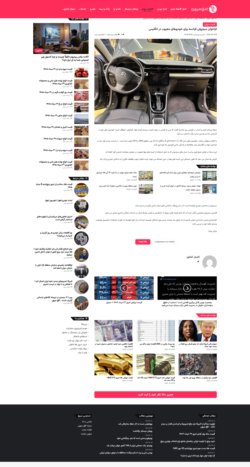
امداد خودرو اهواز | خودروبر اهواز (58, 200)
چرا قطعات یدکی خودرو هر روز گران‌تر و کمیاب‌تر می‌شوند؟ (56, 234)
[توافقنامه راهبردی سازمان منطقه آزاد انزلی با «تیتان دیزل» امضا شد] (81, 271)
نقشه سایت (87, 429)
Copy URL (143, 241)
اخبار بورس (162, 9)
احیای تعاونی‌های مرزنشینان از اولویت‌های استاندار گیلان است (54, 218)
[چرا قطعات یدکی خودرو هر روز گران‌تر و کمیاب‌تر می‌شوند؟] (81, 238)
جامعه (83, 9)
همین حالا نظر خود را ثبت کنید (155, 395)
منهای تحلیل (69, 9)
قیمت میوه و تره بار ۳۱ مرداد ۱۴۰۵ (57, 150)
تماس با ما (87, 421)
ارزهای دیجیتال (131, 9)
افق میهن (210, 18)
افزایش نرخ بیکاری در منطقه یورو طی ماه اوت (200, 377)
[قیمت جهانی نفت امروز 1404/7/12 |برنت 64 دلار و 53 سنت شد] (155, 364)
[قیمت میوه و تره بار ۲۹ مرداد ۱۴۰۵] (81, 73)
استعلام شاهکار (80, 336)
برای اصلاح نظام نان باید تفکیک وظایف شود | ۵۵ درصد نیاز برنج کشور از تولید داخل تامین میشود (53, 251)
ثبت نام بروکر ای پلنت (77, 340)
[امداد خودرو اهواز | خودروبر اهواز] (81, 206)
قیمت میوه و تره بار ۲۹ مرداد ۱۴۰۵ (57, 69)
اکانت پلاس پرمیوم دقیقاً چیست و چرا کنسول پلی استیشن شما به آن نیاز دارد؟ (65, 58)
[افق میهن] (204, 9)
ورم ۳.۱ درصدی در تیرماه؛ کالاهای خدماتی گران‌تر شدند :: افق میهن (54, 299)
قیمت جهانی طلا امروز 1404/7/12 (120, 377)
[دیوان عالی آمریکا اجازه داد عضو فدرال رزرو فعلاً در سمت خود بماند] (198, 331)
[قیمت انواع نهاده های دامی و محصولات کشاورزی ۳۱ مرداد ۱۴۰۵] (81, 165)
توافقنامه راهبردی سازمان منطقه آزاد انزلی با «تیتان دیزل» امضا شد (53, 267)
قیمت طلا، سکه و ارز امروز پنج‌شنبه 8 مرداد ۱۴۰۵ (54, 186)
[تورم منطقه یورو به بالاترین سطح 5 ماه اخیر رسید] (146, 189)
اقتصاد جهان (147, 9)
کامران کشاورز (193, 257)
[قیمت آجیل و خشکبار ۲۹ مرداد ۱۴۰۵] (81, 131)
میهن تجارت (86, 433)
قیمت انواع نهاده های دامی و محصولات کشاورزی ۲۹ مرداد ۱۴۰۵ (55, 82)
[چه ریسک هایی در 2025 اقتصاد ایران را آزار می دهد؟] (155, 331)
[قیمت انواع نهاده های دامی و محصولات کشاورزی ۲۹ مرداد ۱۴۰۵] (81, 84)
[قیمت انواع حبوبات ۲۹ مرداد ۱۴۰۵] (81, 142)
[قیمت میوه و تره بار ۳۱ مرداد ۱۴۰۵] (81, 154)
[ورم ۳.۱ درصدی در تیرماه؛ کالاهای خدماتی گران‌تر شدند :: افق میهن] (81, 303)
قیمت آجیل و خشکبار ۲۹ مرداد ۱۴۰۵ (56, 127)
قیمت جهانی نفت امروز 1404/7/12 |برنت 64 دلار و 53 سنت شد (156, 379)
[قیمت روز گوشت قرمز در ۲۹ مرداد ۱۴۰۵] (81, 96)
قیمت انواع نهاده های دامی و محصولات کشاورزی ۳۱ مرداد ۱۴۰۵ (55, 163)
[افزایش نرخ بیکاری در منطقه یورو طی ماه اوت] (198, 364)
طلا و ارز (117, 9)
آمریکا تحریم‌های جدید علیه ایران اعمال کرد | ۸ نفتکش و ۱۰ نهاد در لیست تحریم (53, 283)
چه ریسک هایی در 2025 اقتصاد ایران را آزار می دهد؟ (157, 345)
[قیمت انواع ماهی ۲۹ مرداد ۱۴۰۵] (81, 119)
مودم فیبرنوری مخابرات (76, 328)
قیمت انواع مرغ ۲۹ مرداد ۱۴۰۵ (59, 104)
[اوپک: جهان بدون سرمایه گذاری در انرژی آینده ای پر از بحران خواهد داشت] (209, 189)
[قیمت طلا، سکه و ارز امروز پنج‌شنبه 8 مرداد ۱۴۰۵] (81, 190)
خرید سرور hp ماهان (78, 344)
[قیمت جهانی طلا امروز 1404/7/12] (113, 364)
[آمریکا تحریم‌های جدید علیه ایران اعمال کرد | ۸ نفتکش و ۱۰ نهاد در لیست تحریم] (81, 287)
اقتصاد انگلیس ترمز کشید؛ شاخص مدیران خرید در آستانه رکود (114, 345)
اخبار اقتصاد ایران (178, 9)
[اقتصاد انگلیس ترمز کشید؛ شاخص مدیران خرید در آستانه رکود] (113, 331)
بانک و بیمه (104, 9)
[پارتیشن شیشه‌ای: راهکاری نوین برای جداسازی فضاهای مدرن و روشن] (209, 176)
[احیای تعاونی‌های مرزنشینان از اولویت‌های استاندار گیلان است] (81, 222)
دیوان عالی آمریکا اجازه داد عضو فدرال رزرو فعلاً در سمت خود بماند (198, 345)
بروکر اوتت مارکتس (78, 348)
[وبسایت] (198, 261)
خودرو (92, 9)
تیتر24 (84, 324)
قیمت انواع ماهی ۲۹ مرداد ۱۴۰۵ (58, 115)
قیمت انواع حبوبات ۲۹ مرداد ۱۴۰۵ (58, 138)
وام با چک (82, 352)
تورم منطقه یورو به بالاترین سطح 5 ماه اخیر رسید (118, 186)
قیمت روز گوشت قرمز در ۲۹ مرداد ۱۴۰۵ (55, 92)
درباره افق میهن (85, 425)
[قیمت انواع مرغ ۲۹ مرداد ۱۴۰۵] (81, 107)
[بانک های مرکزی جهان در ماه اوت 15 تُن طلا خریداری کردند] (146, 176)
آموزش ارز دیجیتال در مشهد (74, 332)
